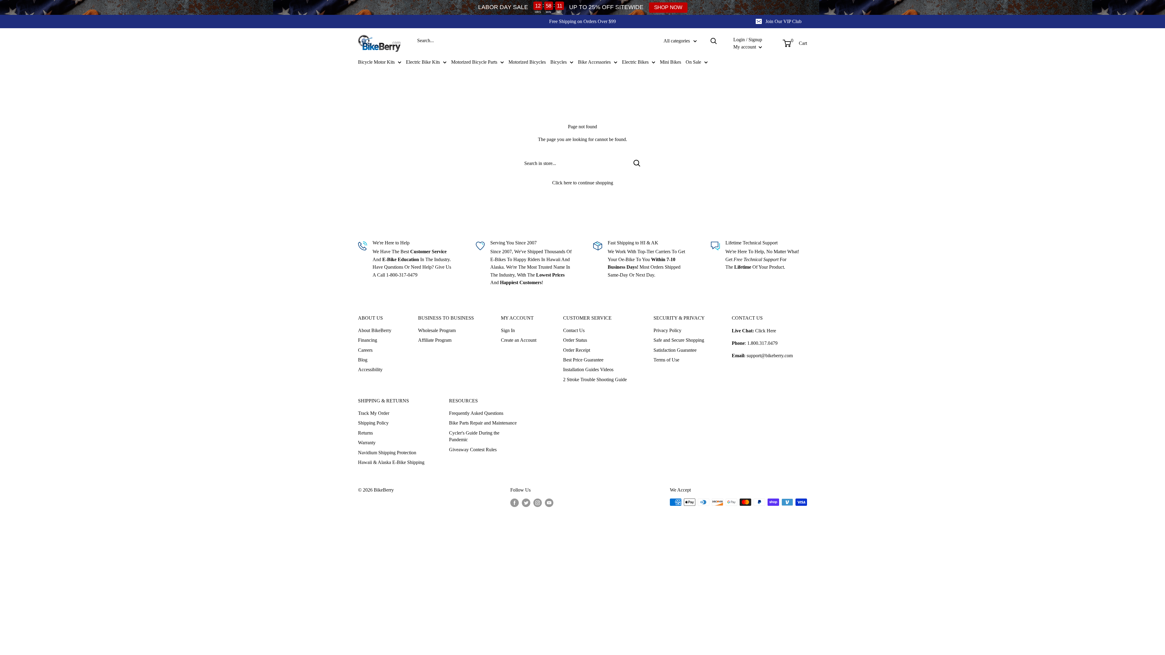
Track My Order (373, 413)
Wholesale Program (437, 330)
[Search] (713, 41)
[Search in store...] (637, 163)
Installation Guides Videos (588, 369)
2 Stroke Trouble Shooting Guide (595, 379)
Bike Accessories (594, 62)
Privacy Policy (667, 330)
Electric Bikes (635, 62)
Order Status (575, 340)
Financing (367, 340)
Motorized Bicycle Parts (474, 62)
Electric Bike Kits (423, 62)
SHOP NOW (668, 7)
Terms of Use (666, 359)
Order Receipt (576, 350)
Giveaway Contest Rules (473, 449)
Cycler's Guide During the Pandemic (474, 436)
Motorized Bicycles (527, 62)
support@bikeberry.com (770, 355)
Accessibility (370, 369)
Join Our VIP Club (783, 21)
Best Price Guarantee (583, 359)
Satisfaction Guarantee (675, 350)
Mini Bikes (670, 62)
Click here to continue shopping (582, 182)
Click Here (765, 330)
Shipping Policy (373, 422)
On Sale (693, 62)
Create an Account (518, 340)
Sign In (508, 330)
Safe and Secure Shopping (678, 340)
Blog (362, 359)
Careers (365, 350)
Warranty (367, 442)
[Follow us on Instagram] (537, 503)
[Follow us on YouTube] (549, 503)
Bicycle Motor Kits (376, 62)
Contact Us (574, 330)
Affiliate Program (434, 340)
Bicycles (558, 62)
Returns (365, 432)
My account (745, 46)
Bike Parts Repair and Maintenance (483, 422)
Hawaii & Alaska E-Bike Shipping (391, 462)
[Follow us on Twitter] (526, 503)
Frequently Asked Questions (476, 413)
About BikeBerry (374, 330)
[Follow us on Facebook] (514, 503)
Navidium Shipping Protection (387, 452)
